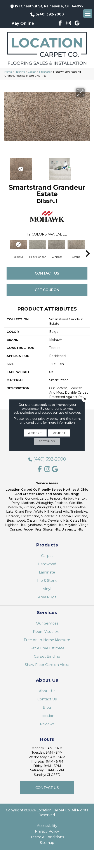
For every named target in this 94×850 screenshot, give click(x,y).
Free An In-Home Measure (47, 640)
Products (44, 71)
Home (8, 71)
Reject (59, 433)
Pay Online (23, 23)
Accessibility (47, 826)
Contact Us (47, 273)
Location (47, 716)
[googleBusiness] (77, 24)
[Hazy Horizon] (37, 244)
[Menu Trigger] (87, 13)
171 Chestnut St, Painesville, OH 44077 (49, 6)
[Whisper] (56, 244)
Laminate (47, 572)
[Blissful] (18, 244)
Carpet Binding (47, 656)
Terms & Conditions (47, 837)
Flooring (20, 71)
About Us (47, 691)
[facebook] (60, 24)
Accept (35, 433)
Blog (47, 707)
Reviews (47, 724)
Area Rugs (47, 597)
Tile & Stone (47, 581)
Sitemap (47, 843)
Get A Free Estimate (47, 648)
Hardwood (47, 564)
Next (87, 167)
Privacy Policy (47, 831)
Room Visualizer (47, 632)
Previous (6, 167)
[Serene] (76, 244)
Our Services (47, 623)
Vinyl (47, 589)
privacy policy (48, 419)
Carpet (32, 71)
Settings (47, 441)
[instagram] (69, 24)
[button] (47, 787)
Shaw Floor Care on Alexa (47, 665)
